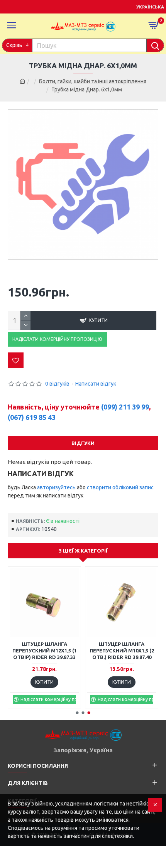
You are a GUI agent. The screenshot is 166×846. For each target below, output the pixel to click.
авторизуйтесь (56, 487)
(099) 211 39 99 (125, 407)
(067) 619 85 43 (32, 417)
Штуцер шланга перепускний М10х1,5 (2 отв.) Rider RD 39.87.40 (122, 650)
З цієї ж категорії (83, 550)
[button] (77, 712)
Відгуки (83, 443)
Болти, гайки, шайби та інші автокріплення (92, 81)
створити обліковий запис (120, 487)
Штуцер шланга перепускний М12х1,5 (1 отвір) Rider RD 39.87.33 (44, 650)
